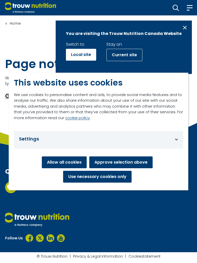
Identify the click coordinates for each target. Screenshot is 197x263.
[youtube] (61, 238)
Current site (124, 55)
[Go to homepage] (30, 7)
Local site (81, 55)
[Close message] (185, 28)
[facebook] (29, 238)
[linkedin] (50, 238)
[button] (176, 7)
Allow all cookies (64, 162)
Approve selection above (120, 162)
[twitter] (40, 238)
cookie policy (77, 117)
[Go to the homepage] (37, 220)
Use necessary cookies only (97, 177)
